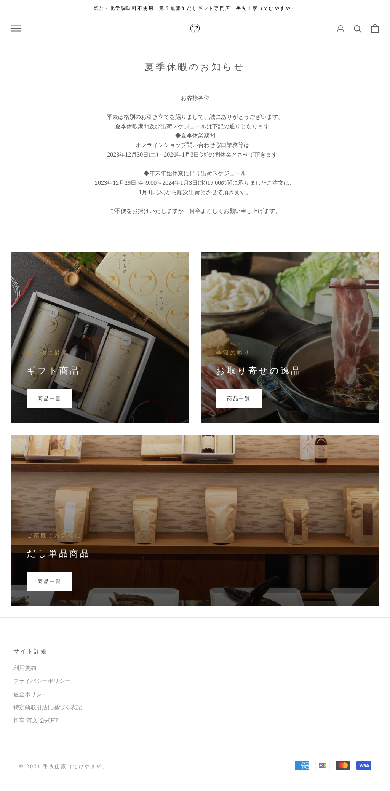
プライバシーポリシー (41, 680)
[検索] (358, 28)
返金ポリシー (30, 694)
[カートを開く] (375, 28)
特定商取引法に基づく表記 (47, 707)
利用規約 (24, 667)
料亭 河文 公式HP (36, 720)
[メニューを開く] (16, 28)
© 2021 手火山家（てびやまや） (64, 766)
